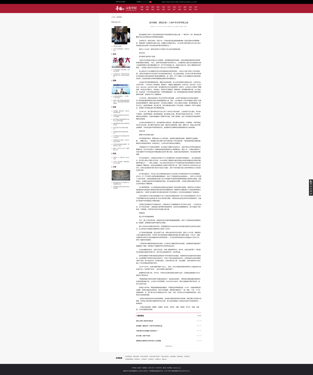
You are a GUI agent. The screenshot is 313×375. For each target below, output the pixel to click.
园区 (190, 9)
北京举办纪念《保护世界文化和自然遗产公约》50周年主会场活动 (121, 75)
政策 (179, 9)
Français (168, 2)
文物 (174, 7)
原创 (147, 7)
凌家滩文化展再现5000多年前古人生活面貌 (148, 340)
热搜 (114, 107)
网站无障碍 (311, 189)
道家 (163, 9)
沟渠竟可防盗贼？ (117, 46)
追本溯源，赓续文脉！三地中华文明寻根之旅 (149, 326)
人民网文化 (144, 359)
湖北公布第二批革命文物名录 (144, 321)
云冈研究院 (187, 356)
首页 (114, 17)
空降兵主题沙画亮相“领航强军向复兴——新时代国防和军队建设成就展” (121, 102)
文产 (179, 7)
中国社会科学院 (165, 356)
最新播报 (119, 17)
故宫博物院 (173, 356)
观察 (147, 9)
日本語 (176, 2)
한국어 (195, 2)
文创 (169, 9)
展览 (152, 9)
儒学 (158, 7)
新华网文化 (137, 359)
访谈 (185, 9)
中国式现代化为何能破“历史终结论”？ (147, 330)
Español (188, 2)
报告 (185, 7)
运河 (195, 7)
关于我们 (134, 367)
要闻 (142, 7)
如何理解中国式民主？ (118, 92)
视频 (114, 80)
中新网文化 (151, 359)
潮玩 (152, 7)
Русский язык (182, 2)
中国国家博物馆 (129, 359)
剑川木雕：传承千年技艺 (143, 335)
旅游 (190, 7)
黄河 (195, 9)
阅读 (158, 9)
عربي (192, 2)
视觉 (142, 9)
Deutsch (172, 2)
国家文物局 (136, 356)
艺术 (169, 7)
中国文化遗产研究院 (154, 356)
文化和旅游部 (128, 356)
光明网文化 (158, 359)
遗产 (174, 9)
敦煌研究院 (180, 356)
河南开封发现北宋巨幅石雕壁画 (121, 179)
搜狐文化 (164, 359)
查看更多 (199, 315)
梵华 (163, 7)
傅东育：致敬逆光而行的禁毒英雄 (121, 66)
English (163, 2)
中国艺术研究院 (144, 356)
